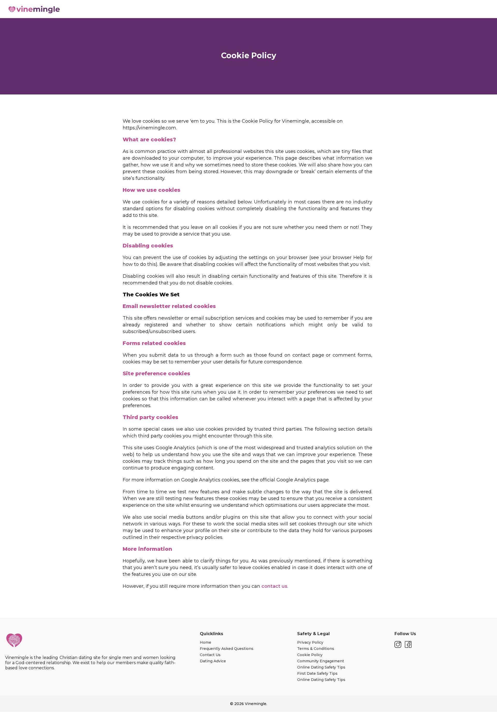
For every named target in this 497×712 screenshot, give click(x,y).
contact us (274, 586)
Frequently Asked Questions (226, 648)
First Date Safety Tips (317, 673)
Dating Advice (213, 661)
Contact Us (210, 654)
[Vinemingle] (14, 640)
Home (205, 642)
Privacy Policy (310, 642)
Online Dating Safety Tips (321, 667)
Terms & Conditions (315, 648)
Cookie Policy (310, 654)
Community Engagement (320, 661)
